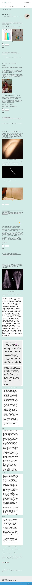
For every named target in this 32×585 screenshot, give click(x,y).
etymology (8, 75)
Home (2, 6)
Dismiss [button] (30, 583)
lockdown (19, 254)
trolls (2, 571)
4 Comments (20, 258)
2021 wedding (4, 254)
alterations (8, 254)
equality (13, 118)
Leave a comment (20, 16)
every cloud (16, 53)
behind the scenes (5, 53)
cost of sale (13, 53)
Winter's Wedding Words (7, 117)
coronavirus (11, 254)
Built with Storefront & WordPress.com (12, 580)
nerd (4, 213)
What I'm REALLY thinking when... (13, 52)
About (5, 6)
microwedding (3, 255)
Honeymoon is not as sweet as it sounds (11, 126)
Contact (13, 6)
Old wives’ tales (6, 59)
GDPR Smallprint (4, 580)
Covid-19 (14, 254)
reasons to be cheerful (8, 213)
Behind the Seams (6, 52)
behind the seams (10, 53)
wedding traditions (18, 213)
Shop (16, 6)
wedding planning (13, 213)
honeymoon (19, 212)
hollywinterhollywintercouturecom (12, 16)
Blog (9, 6)
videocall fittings (13, 255)
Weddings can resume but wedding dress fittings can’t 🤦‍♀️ (11, 221)
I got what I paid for (7, 18)
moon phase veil (15, 570)
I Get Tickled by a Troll (8, 260)
